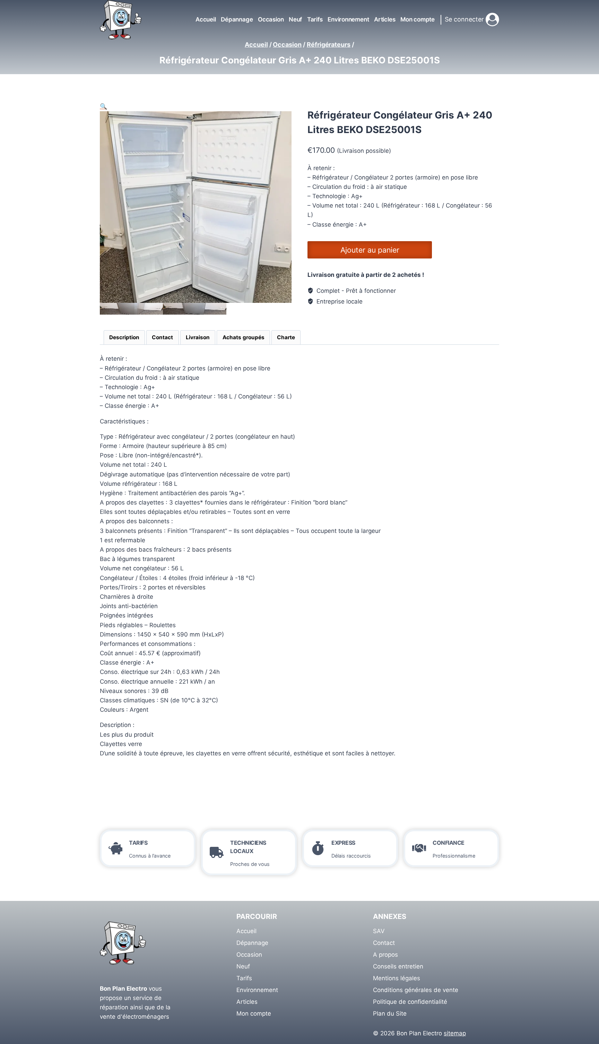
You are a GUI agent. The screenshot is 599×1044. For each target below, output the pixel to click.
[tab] (124, 337)
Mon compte (417, 19)
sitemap (455, 1033)
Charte (286, 337)
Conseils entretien (398, 966)
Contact (162, 337)
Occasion (271, 19)
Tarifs (315, 19)
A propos (385, 954)
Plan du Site (390, 1013)
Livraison (198, 337)
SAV (379, 931)
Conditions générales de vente (415, 989)
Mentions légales (396, 978)
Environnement (348, 19)
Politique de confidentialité (410, 1001)
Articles (384, 19)
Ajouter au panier (369, 249)
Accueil (206, 19)
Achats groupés (243, 337)
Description (124, 337)
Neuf (295, 19)
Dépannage (237, 19)
